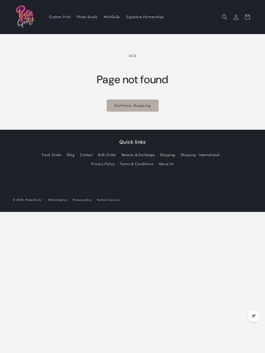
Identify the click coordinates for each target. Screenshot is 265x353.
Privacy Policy (103, 163)
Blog (71, 154)
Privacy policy (82, 200)
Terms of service (108, 200)
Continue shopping (132, 105)
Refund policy (57, 200)
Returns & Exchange (138, 154)
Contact (86, 154)
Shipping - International (200, 154)
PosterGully (34, 200)
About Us (166, 163)
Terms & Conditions (136, 163)
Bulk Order (107, 154)
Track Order (52, 154)
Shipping (167, 154)
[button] (224, 17)
